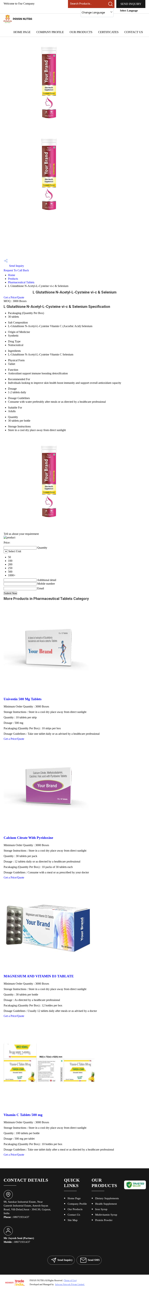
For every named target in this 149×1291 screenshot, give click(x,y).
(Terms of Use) (70, 1280)
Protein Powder (103, 1220)
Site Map (73, 1220)
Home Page (22, 32)
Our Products (81, 32)
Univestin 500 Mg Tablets (22, 699)
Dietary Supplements (107, 1198)
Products (13, 278)
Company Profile (50, 32)
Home (11, 275)
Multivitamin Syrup (106, 1214)
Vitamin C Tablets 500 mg (23, 1115)
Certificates (108, 32)
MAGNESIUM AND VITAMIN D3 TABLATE (39, 976)
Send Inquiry (130, 3)
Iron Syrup (101, 1209)
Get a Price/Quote (14, 297)
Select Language (129, 10)
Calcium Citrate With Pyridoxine (28, 838)
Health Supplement (106, 1203)
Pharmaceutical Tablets (21, 282)
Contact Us (133, 32)
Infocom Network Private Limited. (70, 1284)
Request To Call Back (16, 270)
